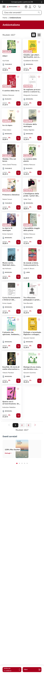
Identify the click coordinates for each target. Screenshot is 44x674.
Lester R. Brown (28, 269)
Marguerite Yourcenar (30, 95)
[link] (26, 6)
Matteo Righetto (28, 130)
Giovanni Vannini (29, 338)
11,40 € (26, 174)
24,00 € (26, 278)
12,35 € (26, 105)
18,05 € (26, 209)
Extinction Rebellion (9, 407)
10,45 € (5, 174)
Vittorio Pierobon (8, 373)
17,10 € (26, 70)
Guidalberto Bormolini (30, 61)
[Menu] (4, 7)
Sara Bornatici (28, 303)
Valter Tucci (27, 199)
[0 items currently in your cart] (39, 6)
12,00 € (25, 172)
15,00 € (4, 380)
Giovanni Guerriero (29, 373)
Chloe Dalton (6, 130)
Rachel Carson (7, 199)
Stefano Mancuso (8, 95)
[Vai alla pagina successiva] (35, 425)
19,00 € (5, 139)
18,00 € (25, 68)
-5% (9, 68)
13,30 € (5, 70)
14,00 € (4, 68)
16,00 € (25, 311)
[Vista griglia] (33, 35)
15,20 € (26, 313)
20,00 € (4, 137)
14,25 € (5, 382)
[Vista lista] (39, 35)
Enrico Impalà (6, 303)
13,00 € (25, 103)
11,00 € (4, 172)
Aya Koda (5, 61)
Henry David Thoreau (9, 165)
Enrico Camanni (7, 234)
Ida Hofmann (6, 269)
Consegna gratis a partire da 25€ (22, 2)
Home (5, 18)
